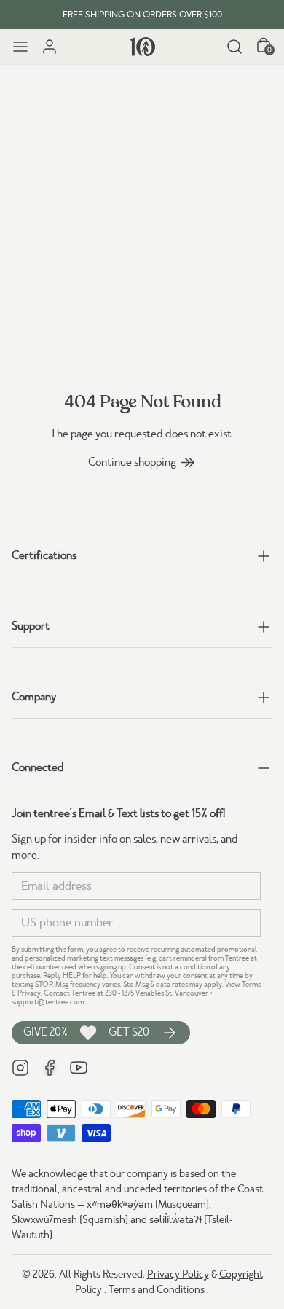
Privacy (29, 993)
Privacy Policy (178, 1274)
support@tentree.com (48, 1002)
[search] (234, 46)
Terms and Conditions (157, 1289)
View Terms (243, 984)
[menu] (20, 46)
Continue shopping (132, 462)
